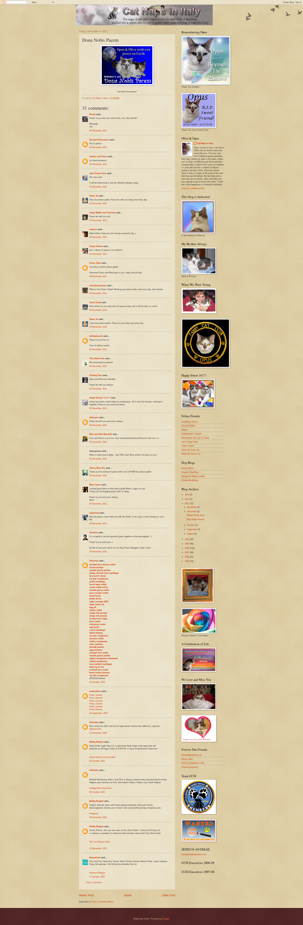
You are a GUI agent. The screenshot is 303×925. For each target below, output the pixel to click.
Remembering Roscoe (191, 755)
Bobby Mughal (96, 742)
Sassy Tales (187, 759)
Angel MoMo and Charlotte (102, 212)
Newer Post (86, 895)
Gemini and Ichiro (98, 156)
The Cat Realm (188, 425)
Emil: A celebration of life (192, 763)
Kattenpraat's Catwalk (191, 434)
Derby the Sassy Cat (191, 454)
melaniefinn (95, 691)
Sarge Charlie (96, 246)
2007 (187, 552)
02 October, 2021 (97, 761)
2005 (187, 561)
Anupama (93, 813)
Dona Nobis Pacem (195, 519)
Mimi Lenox (95, 484)
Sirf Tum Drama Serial (99, 842)
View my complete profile (193, 188)
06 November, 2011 (98, 523)
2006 (187, 557)
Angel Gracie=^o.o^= (99, 398)
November (192, 511)
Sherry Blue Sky (97, 468)
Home (127, 895)
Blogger (165, 919)
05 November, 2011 (98, 408)
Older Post (168, 895)
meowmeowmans (97, 285)
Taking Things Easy (196, 515)
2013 (187, 494)
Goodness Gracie (189, 422)
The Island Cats (96, 358)
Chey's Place (187, 446)
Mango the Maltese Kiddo (193, 476)
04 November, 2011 (98, 130)
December (192, 507)
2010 (187, 539)
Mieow (184, 430)
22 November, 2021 (98, 848)
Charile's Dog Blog (189, 472)
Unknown (93, 417)
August (190, 534)
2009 (187, 544)
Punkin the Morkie (189, 480)
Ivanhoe (93, 229)
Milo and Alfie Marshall (100, 434)
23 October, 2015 (97, 682)
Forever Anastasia (189, 767)
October (191, 525)
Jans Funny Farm (97, 173)
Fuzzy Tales (95, 263)
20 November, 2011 (98, 551)
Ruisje (92, 114)
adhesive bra (95, 729)
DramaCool (94, 857)
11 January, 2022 (97, 876)
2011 (187, 503)
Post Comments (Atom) (102, 902)
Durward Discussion (99, 140)
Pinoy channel (95, 695)
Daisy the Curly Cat (190, 450)
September (192, 529)
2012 (187, 499)
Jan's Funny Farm (189, 442)
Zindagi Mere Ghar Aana (100, 788)
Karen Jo (93, 196)
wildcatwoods (96, 336)
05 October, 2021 (97, 792)
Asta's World (187, 468)
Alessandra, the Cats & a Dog (195, 438)
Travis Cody (95, 302)
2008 (187, 548)
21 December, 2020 (98, 733)
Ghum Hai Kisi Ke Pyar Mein (102, 757)
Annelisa (93, 532)
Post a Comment (94, 882)
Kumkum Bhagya (97, 873)
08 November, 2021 (98, 817)
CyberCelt (94, 513)
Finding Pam (95, 375)
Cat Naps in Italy (205, 143)
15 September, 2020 (98, 713)
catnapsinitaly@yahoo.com (193, 854)
